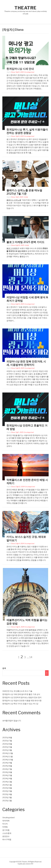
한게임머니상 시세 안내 (20, 68)
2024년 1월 (7, 785)
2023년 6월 (7, 788)
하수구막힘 (6, 839)
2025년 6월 (7, 744)
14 (30, 657)
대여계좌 (5, 821)
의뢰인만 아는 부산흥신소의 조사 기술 (17, 691)
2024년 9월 (7, 763)
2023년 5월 (7, 791)
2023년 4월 (7, 794)
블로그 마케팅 (12, 248)
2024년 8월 (7, 766)
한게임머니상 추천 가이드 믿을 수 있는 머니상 (20, 704)
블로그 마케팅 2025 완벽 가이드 (25, 242)
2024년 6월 (7, 772)
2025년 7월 (7, 741)
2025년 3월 (7, 750)
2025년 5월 (7, 747)
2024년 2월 (7, 782)
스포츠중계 (6, 833)
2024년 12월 (7, 753)
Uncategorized (29, 72)
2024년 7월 (7, 769)
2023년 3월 (7, 797)
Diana (13, 72)
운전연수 (5, 836)
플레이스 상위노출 (14, 200)
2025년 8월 (7, 737)
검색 (4, 668)
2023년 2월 (7, 801)
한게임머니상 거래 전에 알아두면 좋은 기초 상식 (21, 694)
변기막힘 (5, 830)
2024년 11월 (7, 756)
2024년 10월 (7, 760)
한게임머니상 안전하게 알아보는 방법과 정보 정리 (22, 697)
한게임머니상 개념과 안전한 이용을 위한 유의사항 (22, 700)
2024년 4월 (7, 778)
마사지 (5, 824)
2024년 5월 (7, 775)
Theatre (25, 7)
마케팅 (26, 197)
